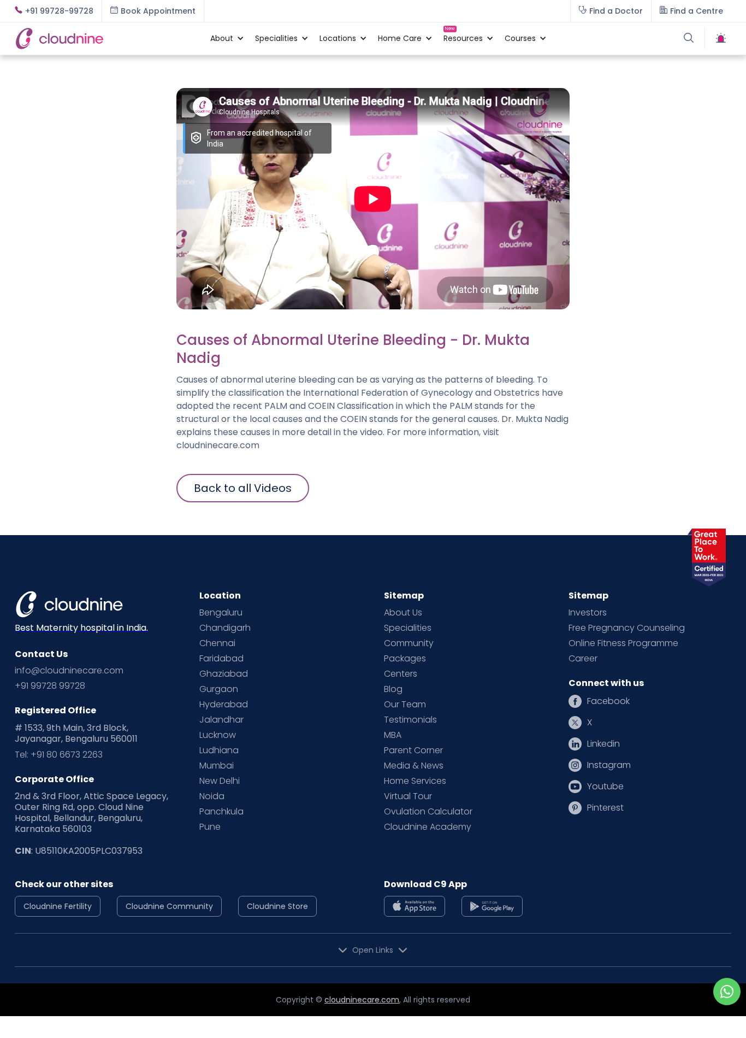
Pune (210, 827)
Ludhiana (219, 750)
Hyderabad (223, 704)
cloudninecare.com (361, 999)
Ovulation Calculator (428, 812)
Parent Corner (413, 750)
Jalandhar (221, 720)
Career (583, 659)
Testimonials (410, 720)
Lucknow (217, 735)
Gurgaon (218, 689)
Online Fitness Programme (623, 643)
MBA (392, 735)
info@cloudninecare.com (69, 671)
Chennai (217, 643)
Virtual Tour (408, 796)
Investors (588, 613)
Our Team (405, 704)
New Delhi (219, 781)
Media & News (413, 766)
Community (409, 643)
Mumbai (216, 766)
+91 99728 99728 (50, 686)
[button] (221, 38)
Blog (393, 689)
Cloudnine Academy (427, 827)
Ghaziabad (223, 674)
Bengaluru (220, 613)
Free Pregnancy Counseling (627, 628)
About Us (403, 613)
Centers (400, 674)
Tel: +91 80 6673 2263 (59, 755)
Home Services (415, 781)
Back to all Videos (243, 488)
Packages (405, 659)
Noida (211, 796)
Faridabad (221, 659)
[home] (107, 38)
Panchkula (221, 812)
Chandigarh (225, 628)
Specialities (407, 628)
